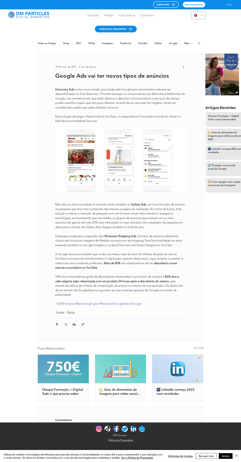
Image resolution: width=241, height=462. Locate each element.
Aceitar (226, 456)
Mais (186, 43)
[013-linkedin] (133, 429)
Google (173, 43)
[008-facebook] (116, 429)
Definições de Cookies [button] (180, 456)
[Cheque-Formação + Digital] (63, 369)
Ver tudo (198, 347)
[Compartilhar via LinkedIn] (74, 324)
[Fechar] (237, 456)
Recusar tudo (206, 456)
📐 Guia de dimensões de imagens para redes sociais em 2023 (119, 392)
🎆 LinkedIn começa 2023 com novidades (175, 392)
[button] (166, 4)
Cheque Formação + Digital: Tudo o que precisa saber (63, 392)
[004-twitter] (125, 429)
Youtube (142, 43)
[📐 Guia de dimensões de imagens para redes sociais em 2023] (120, 369)
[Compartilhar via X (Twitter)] (65, 324)
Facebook (125, 43)
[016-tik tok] (107, 429)
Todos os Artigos (47, 43)
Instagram (107, 43)
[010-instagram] (99, 429)
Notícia (71, 312)
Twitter (158, 43)
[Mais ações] (184, 67)
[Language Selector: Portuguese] (198, 15)
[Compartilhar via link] (83, 324)
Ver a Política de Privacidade (137, 457)
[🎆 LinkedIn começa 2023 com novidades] (177, 369)
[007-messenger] (142, 429)
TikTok (91, 43)
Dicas (66, 43)
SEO (78, 43)
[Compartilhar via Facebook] (57, 324)
